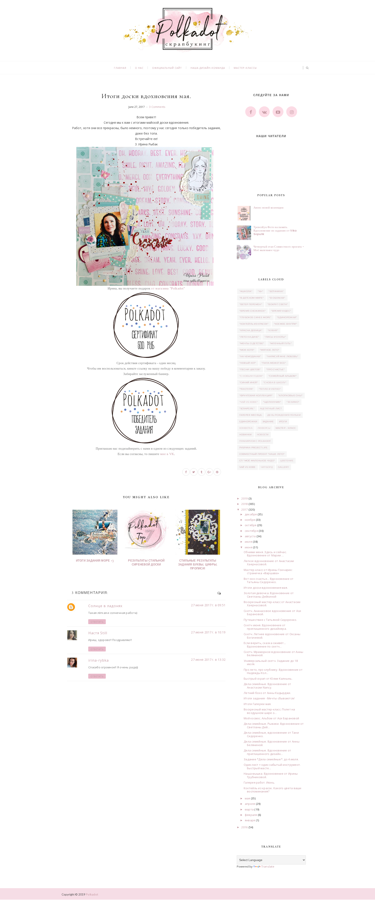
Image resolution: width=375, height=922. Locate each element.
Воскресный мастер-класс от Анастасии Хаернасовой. (272, 603)
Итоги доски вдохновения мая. (266, 588)
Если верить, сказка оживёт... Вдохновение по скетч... (265, 644)
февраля (251, 815)
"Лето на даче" (249, 336)
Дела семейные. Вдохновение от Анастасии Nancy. (267, 685)
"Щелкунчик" (272, 402)
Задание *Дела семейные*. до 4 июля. (271, 759)
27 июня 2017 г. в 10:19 (208, 632)
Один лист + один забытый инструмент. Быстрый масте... (272, 766)
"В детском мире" (251, 297)
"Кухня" (273, 330)
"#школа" (245, 291)
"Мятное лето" (270, 349)
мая (247, 798)
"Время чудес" (281, 310)
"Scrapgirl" (247, 408)
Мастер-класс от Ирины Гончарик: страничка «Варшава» (268, 571)
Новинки (245, 434)
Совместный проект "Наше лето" (262, 454)
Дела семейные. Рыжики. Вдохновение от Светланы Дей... (274, 725)
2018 (244, 504)
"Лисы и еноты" (275, 336)
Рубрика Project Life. (253, 447)
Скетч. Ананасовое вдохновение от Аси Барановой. (272, 612)
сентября (251, 531)
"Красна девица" (251, 330)
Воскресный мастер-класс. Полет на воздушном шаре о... (269, 711)
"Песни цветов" (250, 369)
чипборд (267, 467)
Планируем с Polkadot (255, 441)
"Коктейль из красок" (254, 323)
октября (251, 525)
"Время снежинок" (252, 310)
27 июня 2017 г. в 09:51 (208, 605)
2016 (244, 827)
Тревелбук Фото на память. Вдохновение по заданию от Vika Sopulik (275, 230)
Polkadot (92, 894)
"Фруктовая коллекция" (256, 395)
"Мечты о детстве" (251, 343)
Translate (267, 866)
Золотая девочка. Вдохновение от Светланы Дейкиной (269, 594)
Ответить (97, 621)
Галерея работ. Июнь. (259, 782)
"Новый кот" (247, 363)
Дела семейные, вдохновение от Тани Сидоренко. (271, 734)
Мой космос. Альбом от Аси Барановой (271, 718)
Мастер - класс (286, 428)
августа (250, 536)
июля (248, 542)
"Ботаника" (276, 291)
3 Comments (157, 107)
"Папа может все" (274, 363)
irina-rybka (98, 660)
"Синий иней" (248, 382)
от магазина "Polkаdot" (168, 288)
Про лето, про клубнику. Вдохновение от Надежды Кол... (273, 671)
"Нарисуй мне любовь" (282, 356)
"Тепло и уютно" (270, 389)
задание (268, 421)
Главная (120, 67)
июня (248, 547)
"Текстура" (246, 389)
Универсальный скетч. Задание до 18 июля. (271, 662)
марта (249, 809)
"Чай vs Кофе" (248, 402)
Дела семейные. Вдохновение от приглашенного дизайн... (267, 752)
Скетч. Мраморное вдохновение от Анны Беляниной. (273, 653)
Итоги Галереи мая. (257, 704)
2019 (244, 498)
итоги (283, 421)
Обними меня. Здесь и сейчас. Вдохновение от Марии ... (265, 553)
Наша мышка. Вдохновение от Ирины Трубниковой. (271, 775)
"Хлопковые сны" (290, 395)
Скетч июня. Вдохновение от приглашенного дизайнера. (265, 627)
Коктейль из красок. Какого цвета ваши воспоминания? (272, 790)
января (250, 820)
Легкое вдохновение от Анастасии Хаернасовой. (269, 562)
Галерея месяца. (250, 415)
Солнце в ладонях (105, 605)
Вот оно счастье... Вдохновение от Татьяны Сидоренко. (269, 580)
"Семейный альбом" (282, 376)
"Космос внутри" (285, 323)
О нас (139, 67)
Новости (263, 434)
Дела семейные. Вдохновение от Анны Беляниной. (271, 743)
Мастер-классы (245, 67)
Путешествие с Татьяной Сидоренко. (270, 620)
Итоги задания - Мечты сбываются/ (269, 698)
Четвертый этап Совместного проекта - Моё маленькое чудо (278, 248)
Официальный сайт (167, 67)
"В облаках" (277, 297)
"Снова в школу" (275, 382)
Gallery (283, 467)
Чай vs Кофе (247, 467)
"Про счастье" (275, 369)
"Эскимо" (292, 402)
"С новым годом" (251, 376)
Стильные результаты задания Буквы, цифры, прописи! (197, 564)
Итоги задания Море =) (95, 560)
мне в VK (167, 454)
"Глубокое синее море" (255, 317)
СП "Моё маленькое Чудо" (257, 460)
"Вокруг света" (277, 304)
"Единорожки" (287, 317)
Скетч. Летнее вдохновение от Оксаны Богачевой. (272, 635)
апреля (250, 804)
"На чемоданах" (250, 356)
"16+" (260, 291)
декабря (251, 514)
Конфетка (245, 428)
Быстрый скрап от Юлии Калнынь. (268, 678)
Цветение (286, 460)
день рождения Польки (284, 415)
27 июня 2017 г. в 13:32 (208, 659)
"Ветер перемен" (250, 304)
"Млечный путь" (281, 343)
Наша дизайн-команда (208, 67)
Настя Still (97, 633)
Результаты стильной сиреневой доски (146, 562)
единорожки (248, 421)
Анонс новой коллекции (268, 207)
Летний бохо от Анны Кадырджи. (267, 693)
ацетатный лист (271, 408)
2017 (244, 509)
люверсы (264, 428)
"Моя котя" (247, 349)
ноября (250, 520)
